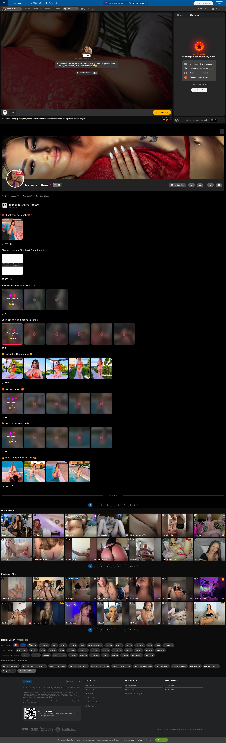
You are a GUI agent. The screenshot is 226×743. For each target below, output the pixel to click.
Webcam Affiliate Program (134, 693)
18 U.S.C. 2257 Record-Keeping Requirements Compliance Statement (179, 729)
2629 (7, 486)
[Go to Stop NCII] (69, 729)
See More (112, 495)
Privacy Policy (89, 685)
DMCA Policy (89, 693)
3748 (7, 383)
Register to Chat (199, 90)
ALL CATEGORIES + (27, 671)
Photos (48, 9)
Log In (219, 3)
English (71, 681)
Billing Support (170, 689)
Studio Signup (130, 689)
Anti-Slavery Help (90, 706)
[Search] (129, 3)
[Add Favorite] (5, 112)
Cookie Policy (136, 740)
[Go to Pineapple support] (57, 729)
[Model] (222, 131)
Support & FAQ (170, 685)
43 (6, 452)
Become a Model (130, 685)
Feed (58, 9)
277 (6, 279)
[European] (23, 645)
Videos (37, 9)
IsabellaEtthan (8, 640)
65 (6, 417)
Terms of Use (89, 689)
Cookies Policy (90, 698)
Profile (27, 9)
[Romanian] (16, 645)
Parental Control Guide (92, 702)
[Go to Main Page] (18, 3)
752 (6, 244)
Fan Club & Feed (42, 196)
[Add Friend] (210, 185)
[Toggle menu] (4, 3)
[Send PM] (219, 185)
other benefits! (203, 84)
